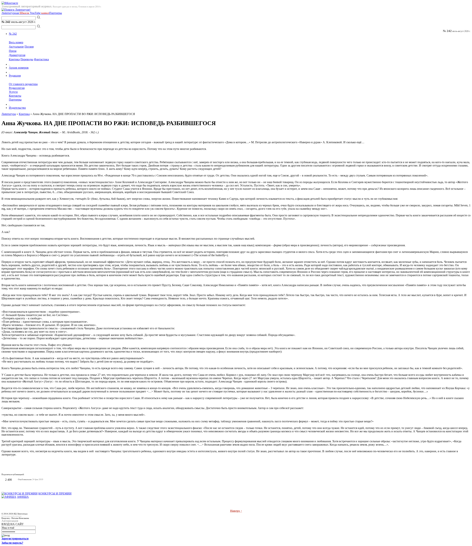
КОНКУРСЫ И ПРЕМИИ (55, 493)
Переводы (26, 59)
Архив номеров (19, 67)
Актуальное (16, 46)
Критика (14, 59)
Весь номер (16, 42)
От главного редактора (23, 84)
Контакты (15, 95)
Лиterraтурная (15, 13)
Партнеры (55, 13)
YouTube (39, 13)
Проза (12, 50)
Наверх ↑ (236, 510)
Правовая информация (11, 516)
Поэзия (29, 46)
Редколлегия (17, 88)
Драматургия (17, 55)
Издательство (17, 107)
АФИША (23, 496)
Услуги (13, 91)
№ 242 (13, 33)
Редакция (15, 75)
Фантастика (41, 59)
